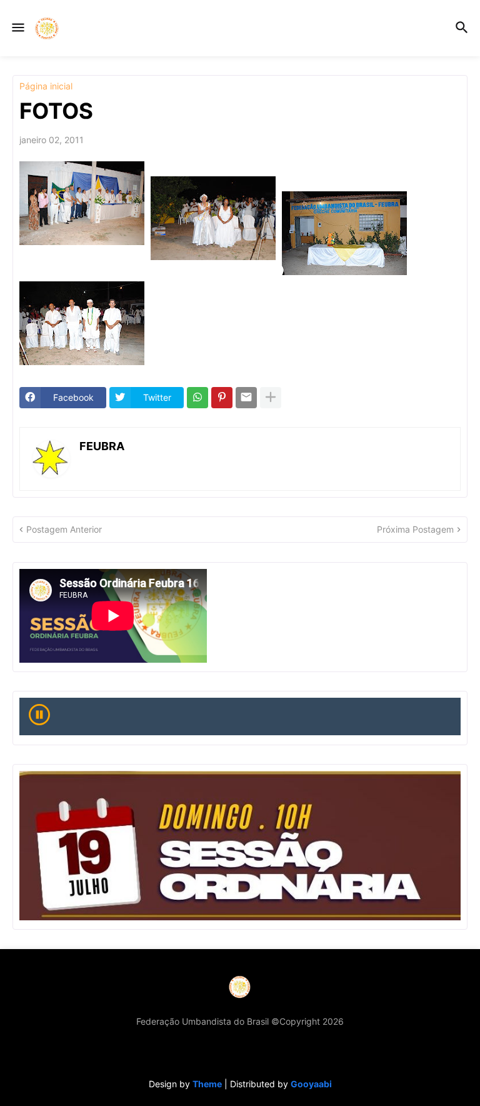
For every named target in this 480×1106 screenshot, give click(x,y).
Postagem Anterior (64, 529)
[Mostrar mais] (270, 397)
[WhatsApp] (197, 397)
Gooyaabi (311, 1083)
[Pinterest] (221, 397)
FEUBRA (101, 446)
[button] (17, 28)
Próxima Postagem (415, 529)
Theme (207, 1083)
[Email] (246, 397)
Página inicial (45, 86)
